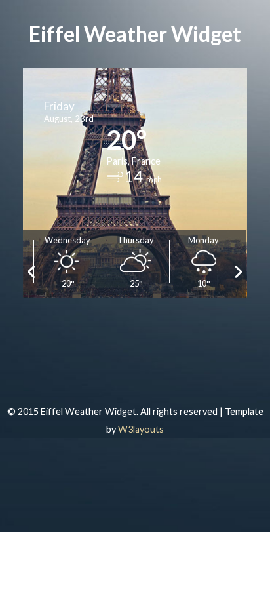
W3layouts (141, 429)
